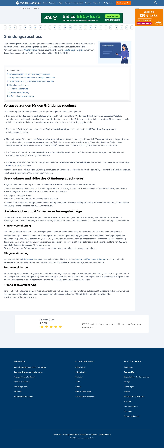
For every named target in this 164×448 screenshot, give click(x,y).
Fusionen (127, 401)
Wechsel (96, 3)
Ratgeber (107, 3)
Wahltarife (18, 392)
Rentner (78, 387)
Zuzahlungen (129, 387)
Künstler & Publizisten (83, 392)
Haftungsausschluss (70, 434)
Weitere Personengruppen (84, 396)
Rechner (88, 3)
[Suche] (155, 2)
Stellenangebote (105, 434)
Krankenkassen (49, 3)
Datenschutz (84, 434)
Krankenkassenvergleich (74, 3)
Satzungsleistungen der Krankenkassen (28, 372)
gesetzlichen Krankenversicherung (89, 259)
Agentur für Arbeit (14, 165)
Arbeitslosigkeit (30, 50)
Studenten (79, 377)
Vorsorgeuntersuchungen (23, 396)
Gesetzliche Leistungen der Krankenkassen (30, 367)
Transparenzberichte (131, 416)
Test (60, 3)
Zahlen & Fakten (132, 361)
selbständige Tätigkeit (73, 50)
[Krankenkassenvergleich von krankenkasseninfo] (27, 3)
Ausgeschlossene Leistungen (24, 377)
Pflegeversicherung (31, 259)
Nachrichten (128, 367)
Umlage (127, 382)
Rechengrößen (129, 372)
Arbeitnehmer (80, 367)
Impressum (57, 434)
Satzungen (128, 411)
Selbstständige (80, 372)
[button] (57, 3)
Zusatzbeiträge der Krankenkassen (137, 377)
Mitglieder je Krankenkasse (134, 396)
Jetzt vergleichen (123, 3)
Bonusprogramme (20, 387)
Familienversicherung (22, 382)
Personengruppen (84, 361)
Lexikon (127, 392)
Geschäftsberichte (131, 406)
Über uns (93, 434)
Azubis (77, 382)
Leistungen (20, 361)
